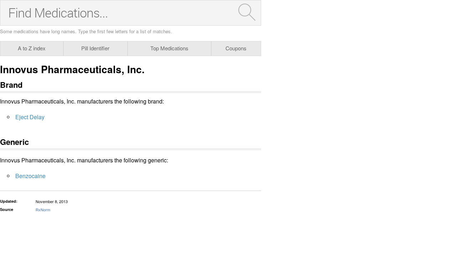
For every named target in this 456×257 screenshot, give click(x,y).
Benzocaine (30, 176)
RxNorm (43, 209)
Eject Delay (30, 117)
